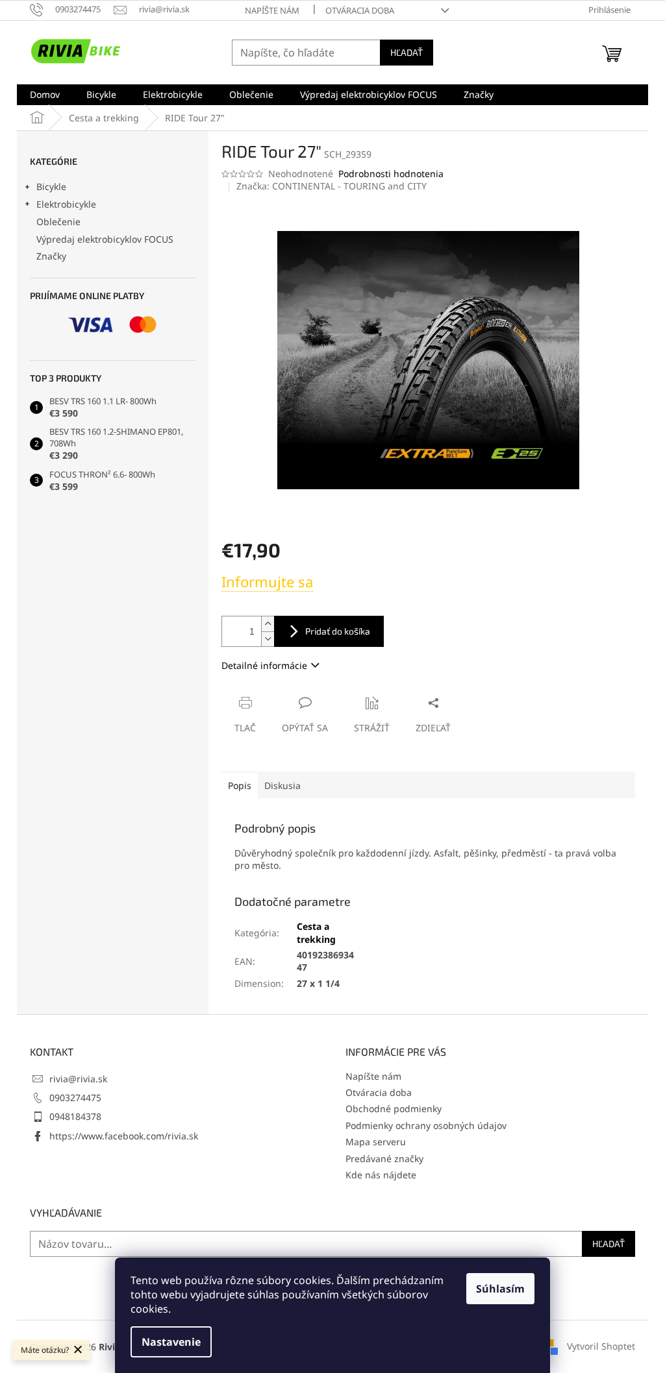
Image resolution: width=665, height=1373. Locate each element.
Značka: (331, 186)
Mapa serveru (375, 1142)
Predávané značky (384, 1158)
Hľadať (406, 52)
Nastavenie (171, 1342)
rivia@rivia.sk (78, 1079)
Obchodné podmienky (393, 1108)
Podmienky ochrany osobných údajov (426, 1125)
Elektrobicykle (66, 204)
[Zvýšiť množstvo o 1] (267, 623)
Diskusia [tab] (282, 785)
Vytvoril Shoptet (601, 1346)
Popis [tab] (239, 785)
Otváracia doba (359, 10)
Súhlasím (500, 1289)
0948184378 (75, 1116)
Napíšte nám (272, 10)
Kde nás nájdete (380, 1175)
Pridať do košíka (337, 631)
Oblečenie (58, 221)
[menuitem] (45, 94)
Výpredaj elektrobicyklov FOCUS (104, 239)
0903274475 (75, 1097)
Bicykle (51, 186)
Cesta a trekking (316, 932)
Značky (51, 256)
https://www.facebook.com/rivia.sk (123, 1136)
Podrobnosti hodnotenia (391, 173)
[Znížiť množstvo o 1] (267, 638)
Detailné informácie (264, 665)
